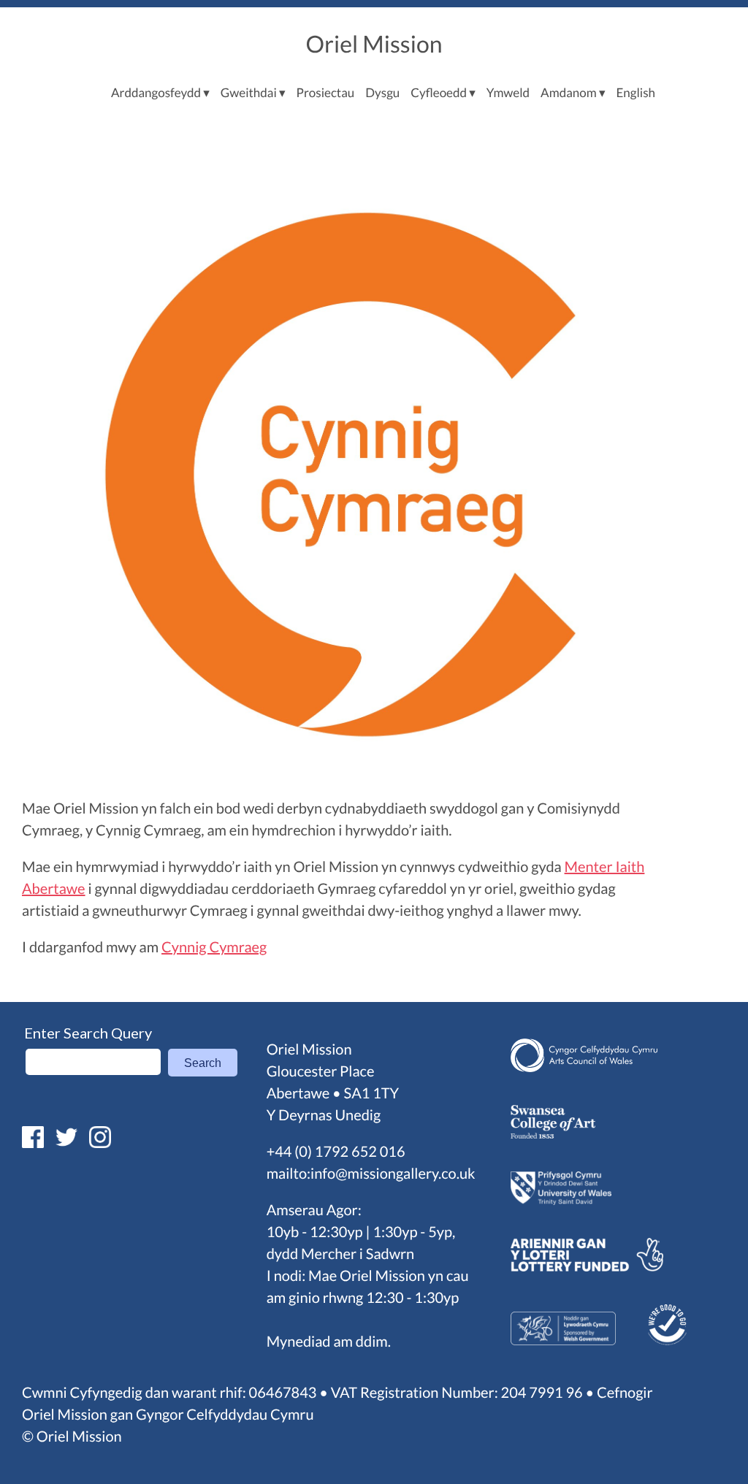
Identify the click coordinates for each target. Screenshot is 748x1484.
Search (202, 1063)
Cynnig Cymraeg (214, 947)
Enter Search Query (88, 1032)
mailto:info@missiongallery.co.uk (371, 1173)
